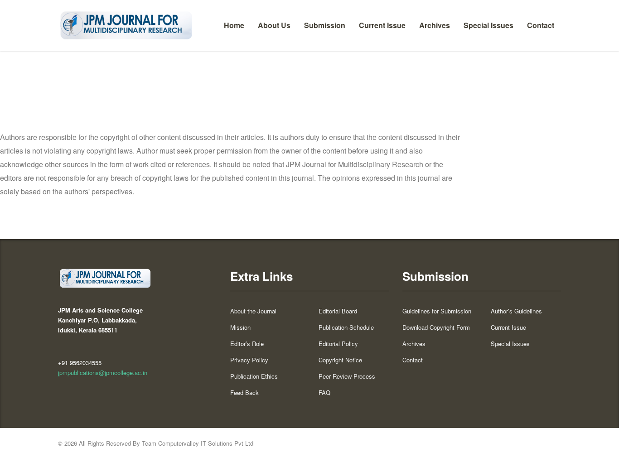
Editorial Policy (338, 343)
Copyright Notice (340, 360)
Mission (240, 327)
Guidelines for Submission (436, 311)
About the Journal (253, 311)
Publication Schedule (346, 327)
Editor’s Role (247, 343)
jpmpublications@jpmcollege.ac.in (102, 372)
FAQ (324, 392)
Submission (324, 25)
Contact (540, 25)
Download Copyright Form (436, 327)
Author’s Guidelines (516, 311)
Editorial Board (338, 311)
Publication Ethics (254, 376)
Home (234, 25)
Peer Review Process (347, 376)
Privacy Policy (249, 360)
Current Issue (382, 25)
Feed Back (244, 392)
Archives (434, 25)
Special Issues (488, 25)
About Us (274, 25)
